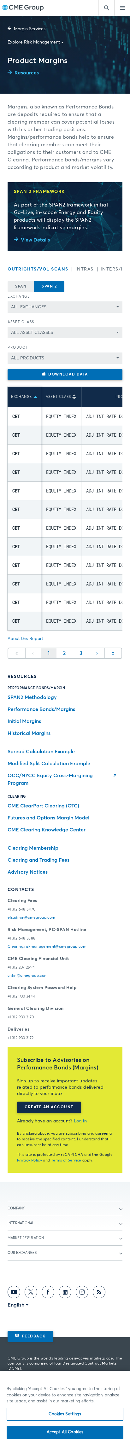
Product (18, 347)
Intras (84, 269)
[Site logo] (23, 8)
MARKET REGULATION (26, 1238)
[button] (65, 374)
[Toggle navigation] (122, 8)
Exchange (19, 296)
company (16, 1208)
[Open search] (106, 8)
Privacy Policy (29, 1160)
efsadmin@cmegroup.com (32, 918)
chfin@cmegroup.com (28, 976)
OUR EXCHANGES (22, 1253)
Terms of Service (66, 1160)
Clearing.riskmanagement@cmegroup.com (47, 947)
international (21, 1223)
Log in (80, 1121)
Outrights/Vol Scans (38, 269)
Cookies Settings (65, 1414)
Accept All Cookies (65, 1432)
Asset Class (21, 322)
